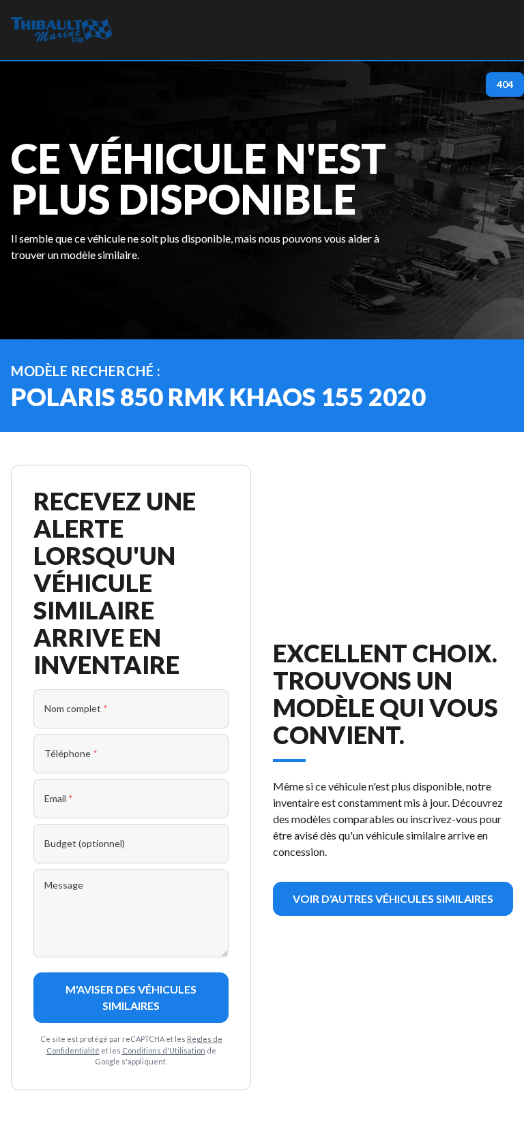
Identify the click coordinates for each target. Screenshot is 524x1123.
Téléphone (71, 753)
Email (58, 798)
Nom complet (76, 708)
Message (63, 885)
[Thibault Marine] (62, 30)
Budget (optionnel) (84, 843)
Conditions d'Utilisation (163, 1050)
